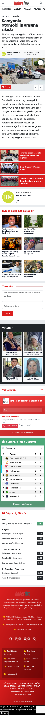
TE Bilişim (28, 701)
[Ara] (41, 3)
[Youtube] (25, 639)
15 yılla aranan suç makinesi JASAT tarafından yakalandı (11, 254)
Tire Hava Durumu (29, 652)
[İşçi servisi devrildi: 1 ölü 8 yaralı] (33, 244)
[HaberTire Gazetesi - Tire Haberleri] (21, 3)
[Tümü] (41, 328)
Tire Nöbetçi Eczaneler (10, 652)
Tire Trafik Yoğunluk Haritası (11, 660)
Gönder (7, 313)
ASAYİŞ (17, 9)
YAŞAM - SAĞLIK (33, 683)
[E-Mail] (18, 201)
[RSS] (34, 639)
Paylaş (7, 87)
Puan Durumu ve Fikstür (32, 660)
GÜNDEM (6, 9)
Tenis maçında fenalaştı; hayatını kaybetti (10, 231)
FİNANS (27, 9)
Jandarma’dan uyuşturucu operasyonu (30, 231)
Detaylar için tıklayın (22, 504)
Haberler (6, 16)
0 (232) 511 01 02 (11, 426)
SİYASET (21, 686)
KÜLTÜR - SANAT (33, 686)
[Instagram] (20, 639)
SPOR (6, 686)
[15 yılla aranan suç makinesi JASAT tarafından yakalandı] (12, 244)
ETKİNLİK (13, 686)
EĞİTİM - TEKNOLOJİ (26, 689)
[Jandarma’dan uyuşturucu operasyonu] (33, 221)
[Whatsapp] (29, 639)
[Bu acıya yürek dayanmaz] (33, 266)
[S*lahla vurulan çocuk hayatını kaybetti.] (12, 266)
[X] (16, 639)
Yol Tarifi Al (26, 426)
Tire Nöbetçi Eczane (22, 694)
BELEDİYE (13, 689)
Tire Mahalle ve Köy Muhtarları (22, 692)
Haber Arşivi (12, 674)
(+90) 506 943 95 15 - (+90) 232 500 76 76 (24, 625)
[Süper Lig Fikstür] (41, 513)
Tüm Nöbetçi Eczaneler (23, 433)
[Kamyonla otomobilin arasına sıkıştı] (22, 71)
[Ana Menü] (3, 3)
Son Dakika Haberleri (29, 668)
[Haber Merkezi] (8, 197)
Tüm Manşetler (13, 666)
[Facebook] (11, 639)
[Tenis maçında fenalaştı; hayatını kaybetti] (12, 221)
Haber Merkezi (23, 195)
